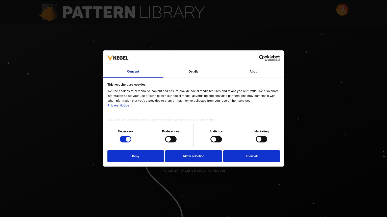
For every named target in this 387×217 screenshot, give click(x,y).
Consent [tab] (133, 71)
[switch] (171, 139)
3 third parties (137, 120)
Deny (135, 156)
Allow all (252, 156)
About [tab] (254, 71)
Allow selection (193, 156)
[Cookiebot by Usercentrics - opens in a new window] (262, 58)
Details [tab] (194, 71)
